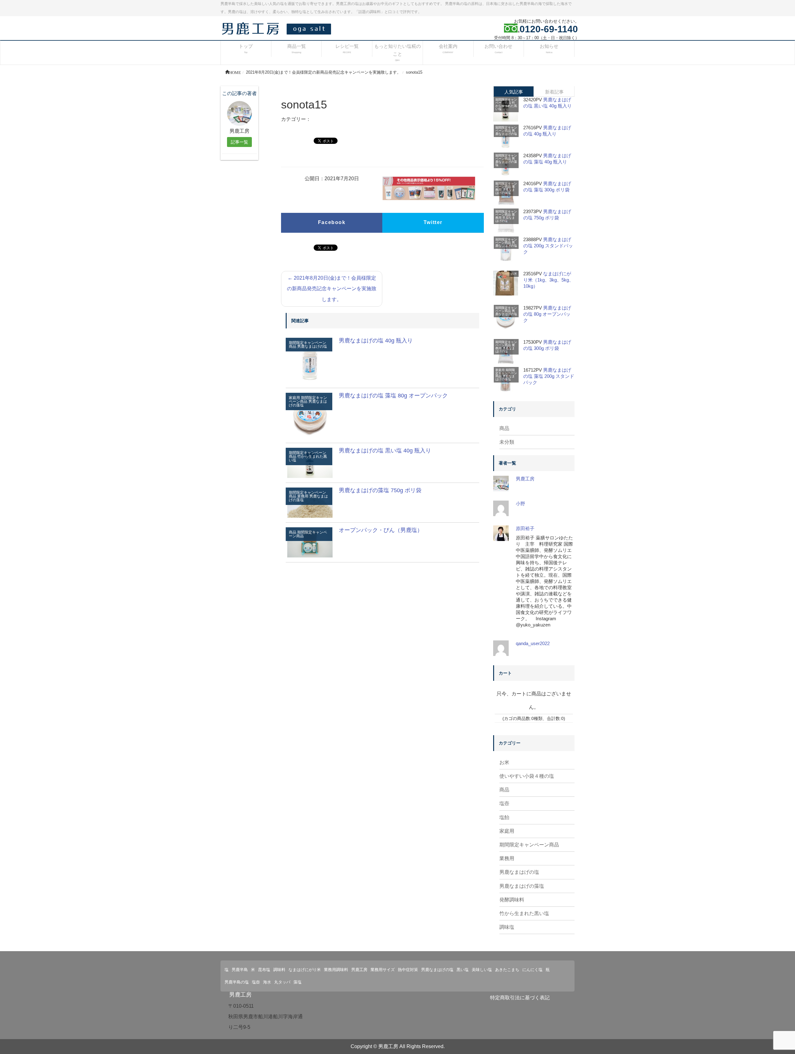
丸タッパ (282, 982)
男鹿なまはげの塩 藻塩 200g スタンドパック (548, 376)
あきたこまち (507, 969)
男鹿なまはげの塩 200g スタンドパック (548, 245)
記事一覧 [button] (239, 142)
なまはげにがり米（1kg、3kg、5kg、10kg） (548, 280)
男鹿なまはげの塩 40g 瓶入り (376, 340)
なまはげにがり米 (304, 969)
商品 (504, 428)
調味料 (279, 969)
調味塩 (506, 927)
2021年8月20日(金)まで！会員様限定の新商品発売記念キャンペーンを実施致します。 (331, 288)
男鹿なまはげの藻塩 (506, 162)
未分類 (506, 442)
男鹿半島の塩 (237, 982)
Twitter (433, 222)
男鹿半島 (240, 969)
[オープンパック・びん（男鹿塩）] (310, 541)
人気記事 (513, 91)
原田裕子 (525, 528)
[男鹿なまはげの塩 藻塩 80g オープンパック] (310, 415)
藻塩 (297, 982)
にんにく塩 (532, 969)
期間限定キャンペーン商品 (308, 400)
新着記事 (554, 91)
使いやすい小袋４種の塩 (526, 776)
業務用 (506, 858)
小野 (520, 503)
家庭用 (500, 370)
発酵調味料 (511, 899)
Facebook (332, 222)
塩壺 (504, 803)
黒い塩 (463, 969)
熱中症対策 (408, 969)
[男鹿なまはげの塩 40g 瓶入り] (310, 360)
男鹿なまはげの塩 (312, 346)
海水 (267, 982)
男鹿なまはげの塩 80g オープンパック (547, 314)
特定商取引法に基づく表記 (520, 997)
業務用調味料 (336, 969)
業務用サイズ (382, 969)
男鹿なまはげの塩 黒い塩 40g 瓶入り (385, 450)
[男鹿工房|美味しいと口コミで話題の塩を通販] (278, 28)
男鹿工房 (525, 478)
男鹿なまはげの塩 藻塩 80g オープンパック (393, 395)
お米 (514, 273)
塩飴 (504, 817)
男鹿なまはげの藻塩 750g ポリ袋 (380, 490)
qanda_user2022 (533, 643)
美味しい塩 (482, 969)
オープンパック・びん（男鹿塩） (381, 530)
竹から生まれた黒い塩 (308, 458)
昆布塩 (264, 969)
